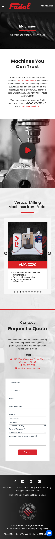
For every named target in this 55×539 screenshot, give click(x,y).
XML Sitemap (28, 529)
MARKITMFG (45, 534)
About (18, 495)
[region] (27, 255)
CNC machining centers (36, 84)
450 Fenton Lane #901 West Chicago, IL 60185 (24, 488)
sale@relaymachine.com (28, 368)
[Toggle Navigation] (4, 6)
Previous (6, 253)
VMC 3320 (27, 264)
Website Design (28, 534)
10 (40, 292)
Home (12, 495)
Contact (42, 495)
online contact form (30, 106)
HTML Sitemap (13, 529)
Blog (49, 488)
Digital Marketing (11, 534)
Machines (27, 495)
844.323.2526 (47, 6)
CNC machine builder (26, 81)
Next (49, 253)
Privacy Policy (41, 529)
